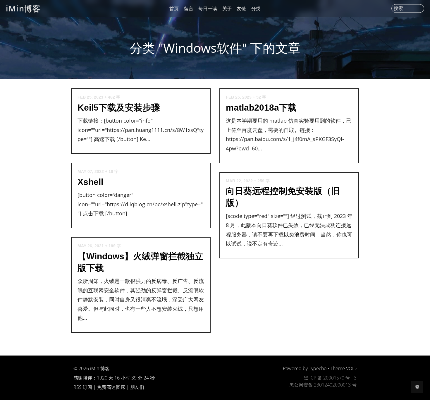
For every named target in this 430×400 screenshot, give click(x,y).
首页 (174, 8)
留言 (188, 8)
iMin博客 (23, 8)
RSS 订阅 (82, 387)
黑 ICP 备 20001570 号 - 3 (330, 378)
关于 (227, 8)
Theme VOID (344, 368)
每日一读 (207, 8)
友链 (241, 8)
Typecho (317, 368)
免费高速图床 (111, 387)
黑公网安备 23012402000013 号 (323, 385)
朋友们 (137, 387)
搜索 (398, 8)
